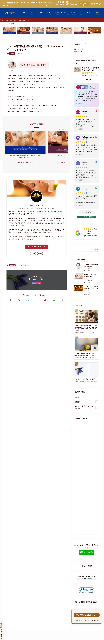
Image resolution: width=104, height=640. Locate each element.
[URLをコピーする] (63, 300)
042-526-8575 (64, 2)
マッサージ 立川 (24, 265)
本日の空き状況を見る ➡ (37, 247)
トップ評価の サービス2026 (90, 232)
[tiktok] (35, 253)
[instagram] (31, 253)
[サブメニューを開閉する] (96, 401)
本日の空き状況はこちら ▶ (86, 615)
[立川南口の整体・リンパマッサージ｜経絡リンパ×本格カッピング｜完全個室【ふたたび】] (10, 13)
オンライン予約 (84, 4)
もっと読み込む (86, 212)
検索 (96, 250)
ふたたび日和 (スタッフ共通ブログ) (84, 407)
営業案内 (11, 53)
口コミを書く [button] (88, 80)
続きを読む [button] (79, 104)
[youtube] (38, 253)
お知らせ (78, 402)
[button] (10, 300)
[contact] (41, 253)
